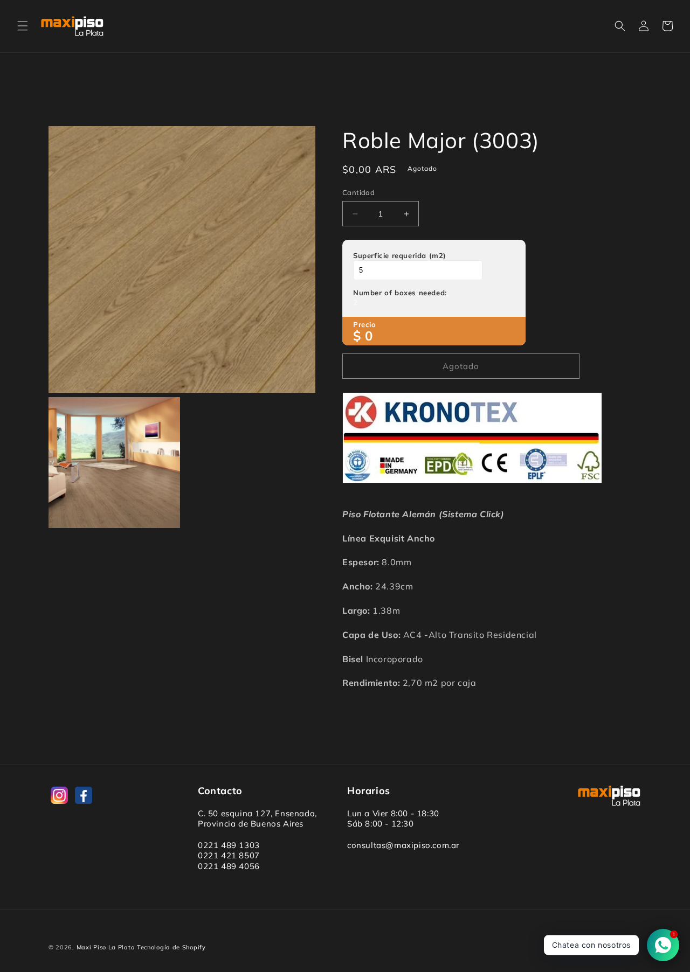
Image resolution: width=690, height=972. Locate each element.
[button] (22, 26)
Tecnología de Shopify (171, 947)
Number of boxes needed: (400, 292)
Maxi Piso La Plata (106, 947)
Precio (364, 324)
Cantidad (358, 192)
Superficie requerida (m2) (399, 255)
